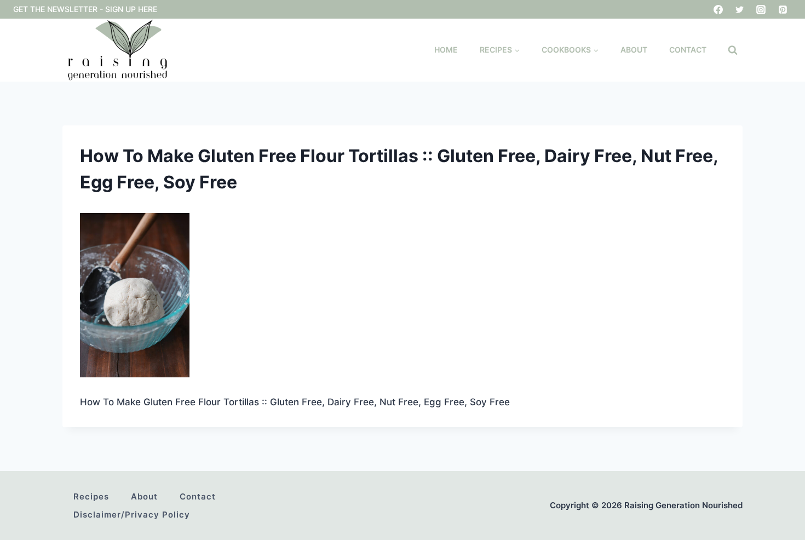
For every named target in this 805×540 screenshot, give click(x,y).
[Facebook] (718, 9)
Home (446, 49)
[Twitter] (740, 9)
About (633, 49)
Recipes (91, 496)
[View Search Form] (733, 50)
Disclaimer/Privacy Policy (131, 514)
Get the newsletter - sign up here (85, 9)
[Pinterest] (782, 9)
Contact (687, 49)
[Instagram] (761, 9)
